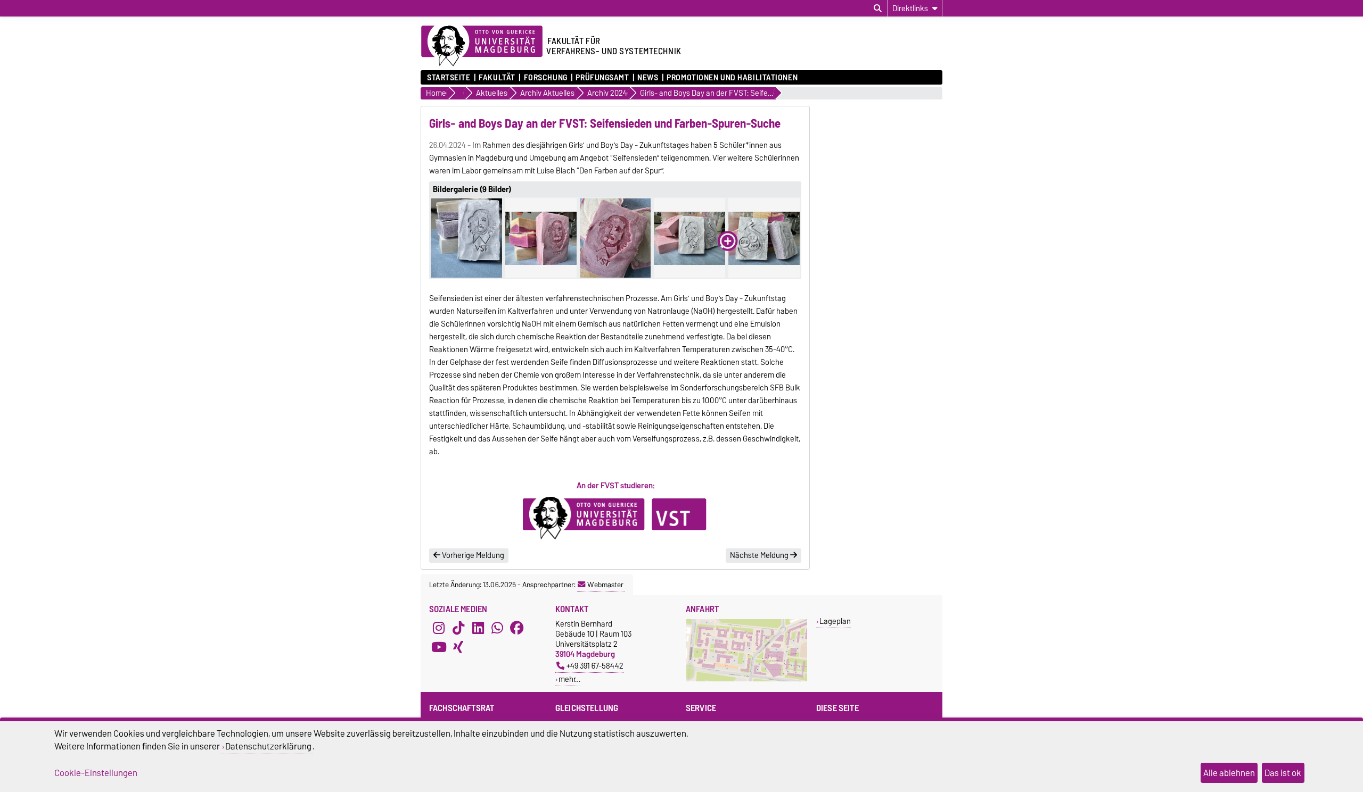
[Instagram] (438, 628)
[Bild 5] (764, 238)
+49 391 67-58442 (594, 665)
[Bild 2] (541, 238)
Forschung (545, 77)
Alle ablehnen (1229, 772)
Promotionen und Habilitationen (732, 77)
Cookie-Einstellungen (95, 772)
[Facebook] (517, 628)
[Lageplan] (747, 679)
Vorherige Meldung (472, 555)
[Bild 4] (689, 238)
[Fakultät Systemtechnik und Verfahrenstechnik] (615, 517)
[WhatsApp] (497, 628)
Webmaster (605, 584)
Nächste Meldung (760, 555)
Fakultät (497, 77)
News (647, 77)
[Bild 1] (466, 238)
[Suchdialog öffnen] (877, 8)
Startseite (449, 77)
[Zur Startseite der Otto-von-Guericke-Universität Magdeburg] (482, 46)
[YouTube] (438, 647)
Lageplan (835, 621)
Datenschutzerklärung (268, 746)
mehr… (569, 679)
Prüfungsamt (602, 77)
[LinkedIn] (478, 628)
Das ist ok (1283, 772)
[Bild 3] (615, 238)
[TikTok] (458, 628)
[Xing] (458, 647)
